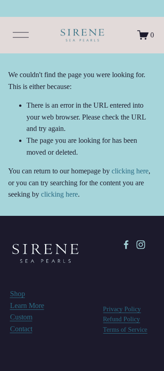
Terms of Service (125, 329)
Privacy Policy (122, 309)
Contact (21, 329)
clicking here (130, 171)
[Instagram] (140, 244)
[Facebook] (126, 244)
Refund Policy (121, 319)
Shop (17, 294)
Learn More (27, 305)
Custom (21, 317)
